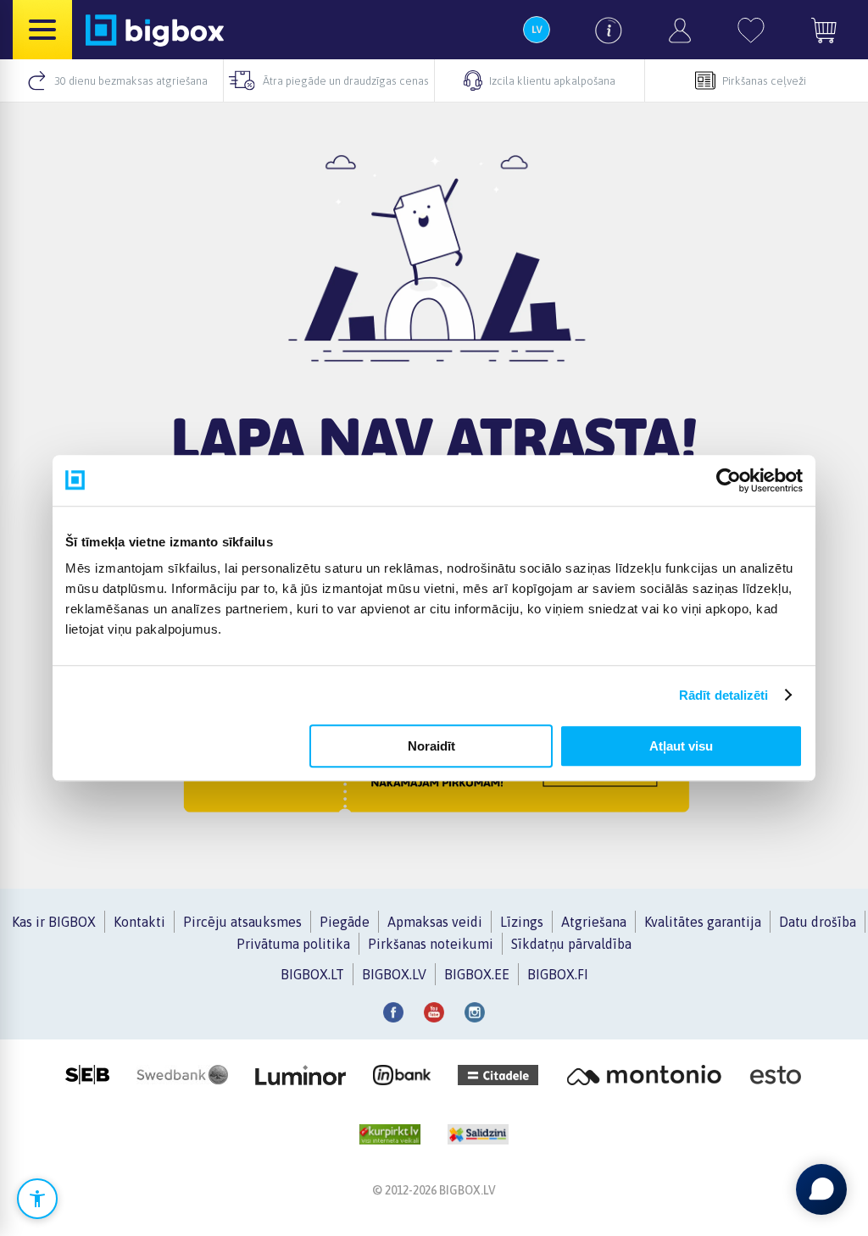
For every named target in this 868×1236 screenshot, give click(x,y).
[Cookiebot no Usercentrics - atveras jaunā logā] (728, 480)
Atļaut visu (681, 746)
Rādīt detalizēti (724, 695)
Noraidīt (431, 746)
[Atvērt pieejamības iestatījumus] (37, 1198)
